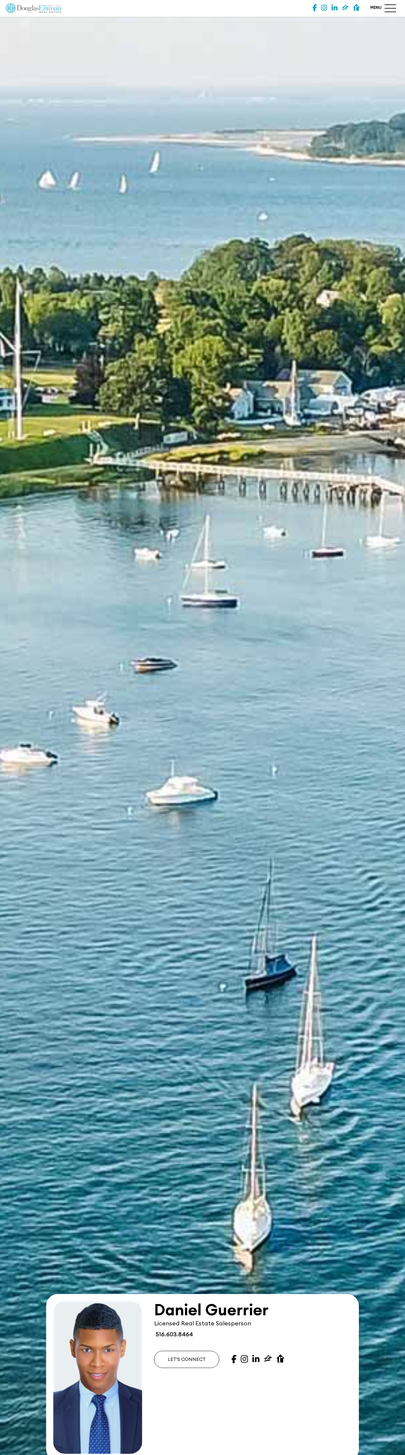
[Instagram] (324, 8)
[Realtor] (356, 8)
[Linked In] (334, 8)
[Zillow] (345, 8)
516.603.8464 (173, 1334)
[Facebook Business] (314, 8)
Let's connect (187, 1359)
